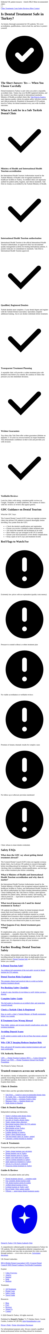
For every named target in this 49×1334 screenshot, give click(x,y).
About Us (9, 1309)
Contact (37, 8)
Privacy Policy (6, 1325)
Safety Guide (10, 1293)
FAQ (7, 1305)
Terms (14, 1325)
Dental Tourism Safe (20, 959)
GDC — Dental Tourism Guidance (14, 1058)
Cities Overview (11, 1273)
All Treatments (10, 1289)
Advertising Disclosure (25, 1325)
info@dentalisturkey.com (31, 1321)
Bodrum (8, 1281)
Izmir (7, 1279)
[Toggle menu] (2, 6)
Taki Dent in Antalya (38, 97)
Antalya (8, 1275)
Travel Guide (10, 1295)
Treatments (9, 8)
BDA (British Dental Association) (13, 1263)
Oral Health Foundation (33, 1265)
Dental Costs (10, 1291)
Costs (16, 8)
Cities (3, 8)
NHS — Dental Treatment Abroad (22, 1060)
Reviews (26, 8)
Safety (20, 8)
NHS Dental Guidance (16, 1265)
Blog (32, 8)
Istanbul (8, 1277)
